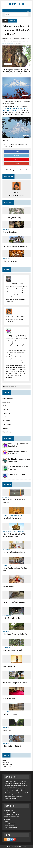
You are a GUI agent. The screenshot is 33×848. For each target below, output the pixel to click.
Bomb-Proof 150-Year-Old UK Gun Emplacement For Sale (14, 535)
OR (11, 41)
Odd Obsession (6, 258)
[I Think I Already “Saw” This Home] (16, 597)
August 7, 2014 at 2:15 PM (18, 336)
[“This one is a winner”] (16, 227)
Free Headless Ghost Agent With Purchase (13, 500)
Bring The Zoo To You (9, 260)
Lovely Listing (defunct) (10, 827)
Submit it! (20, 791)
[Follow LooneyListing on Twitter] (11, 840)
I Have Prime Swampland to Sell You (15, 634)
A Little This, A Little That (11, 618)
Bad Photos (5, 215)
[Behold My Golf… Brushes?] (16, 741)
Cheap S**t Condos (9, 824)
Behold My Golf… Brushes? (11, 745)
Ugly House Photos (9, 812)
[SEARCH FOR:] (16, 14)
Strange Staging (6, 424)
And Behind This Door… (20, 474)
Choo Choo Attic (8, 586)
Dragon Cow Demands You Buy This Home (14, 569)
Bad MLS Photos (8, 820)
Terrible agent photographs (11, 816)
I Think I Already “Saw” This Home (14, 602)
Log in (4, 760)
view (27, 41)
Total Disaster (6, 428)
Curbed (6, 818)
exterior (16, 38)
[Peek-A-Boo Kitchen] (16, 662)
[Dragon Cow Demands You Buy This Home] (16, 563)
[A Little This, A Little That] (16, 613)
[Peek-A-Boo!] (16, 725)
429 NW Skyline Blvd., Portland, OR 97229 (17, 144)
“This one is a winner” (9, 232)
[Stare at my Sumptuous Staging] (16, 547)
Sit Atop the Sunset (9, 698)
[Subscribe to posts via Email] (8, 840)
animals (11, 38)
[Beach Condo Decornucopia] (16, 513)
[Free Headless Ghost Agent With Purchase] (16, 495)
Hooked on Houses (9, 825)
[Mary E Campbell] (5, 462)
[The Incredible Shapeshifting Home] (16, 678)
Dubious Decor (6, 409)
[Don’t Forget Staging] (16, 709)
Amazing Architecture (8, 244)
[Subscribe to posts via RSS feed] (5, 840)
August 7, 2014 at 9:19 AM (17, 316)
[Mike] (5, 454)
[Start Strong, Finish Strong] (16, 213)
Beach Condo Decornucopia (11, 517)
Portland (15, 41)
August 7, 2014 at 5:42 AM (16, 284)
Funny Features (6, 413)
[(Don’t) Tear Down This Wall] (16, 645)
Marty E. (10, 43)
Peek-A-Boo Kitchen (9, 666)
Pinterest (7, 798)
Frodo (8, 319)
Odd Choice (5, 229)
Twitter (21, 796)
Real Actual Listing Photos (11, 814)
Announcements (6, 402)
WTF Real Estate (8, 822)
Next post (23, 170)
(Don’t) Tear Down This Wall (12, 649)
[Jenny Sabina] (5, 469)
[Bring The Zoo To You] (16, 256)
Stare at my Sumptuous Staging (13, 552)
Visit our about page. (10, 795)
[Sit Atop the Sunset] (16, 693)
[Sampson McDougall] (5, 447)
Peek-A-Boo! (6, 729)
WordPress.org (6, 766)
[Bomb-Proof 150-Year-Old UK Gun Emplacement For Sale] (16, 529)
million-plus (5, 41)
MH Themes (24, 846)
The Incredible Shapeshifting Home (14, 682)
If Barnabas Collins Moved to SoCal (14, 246)
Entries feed (5, 762)
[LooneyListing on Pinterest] (14, 840)
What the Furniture (7, 432)
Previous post (11, 170)
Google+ (14, 798)
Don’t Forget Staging (9, 714)
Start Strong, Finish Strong (11, 217)
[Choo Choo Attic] (16, 582)
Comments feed (7, 764)
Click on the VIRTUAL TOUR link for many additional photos (15, 109)
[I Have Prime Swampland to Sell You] (16, 629)
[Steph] (5, 477)
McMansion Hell (8, 810)
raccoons (22, 41)
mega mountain (24, 38)
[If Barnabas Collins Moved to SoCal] (16, 242)
